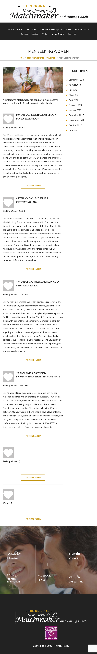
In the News (57, 34)
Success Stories (30, 34)
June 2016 (73, 130)
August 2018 (75, 84)
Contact (71, 34)
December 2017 (76, 115)
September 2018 (76, 79)
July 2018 (73, 89)
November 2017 (76, 120)
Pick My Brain (82, 29)
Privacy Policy (62, 645)
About (20, 29)
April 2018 (73, 100)
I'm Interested (33, 185)
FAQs (44, 34)
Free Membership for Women (56, 29)
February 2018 (75, 105)
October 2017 (75, 125)
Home (10, 29)
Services (31, 29)
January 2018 (75, 110)
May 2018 (73, 95)
